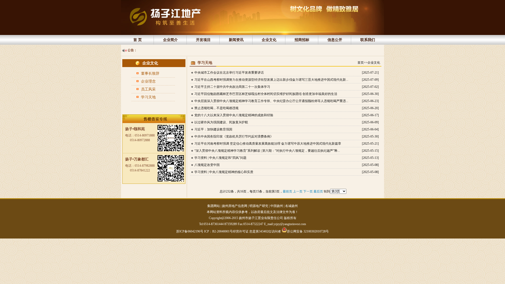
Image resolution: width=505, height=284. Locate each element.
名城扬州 (291, 206)
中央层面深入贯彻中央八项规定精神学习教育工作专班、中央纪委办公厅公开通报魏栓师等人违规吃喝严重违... (271, 101)
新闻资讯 (236, 40)
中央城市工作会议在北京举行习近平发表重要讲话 (229, 72)
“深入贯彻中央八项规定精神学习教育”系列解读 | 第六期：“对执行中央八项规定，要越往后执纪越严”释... (267, 151)
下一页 (308, 191)
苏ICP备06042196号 (190, 231)
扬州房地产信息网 (234, 206)
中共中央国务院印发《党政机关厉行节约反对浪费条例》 (233, 136)
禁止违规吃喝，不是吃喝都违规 (216, 108)
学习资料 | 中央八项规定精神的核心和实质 (223, 172)
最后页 (319, 191)
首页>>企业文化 (368, 62)
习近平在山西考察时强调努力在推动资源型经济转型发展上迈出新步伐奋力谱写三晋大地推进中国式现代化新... (271, 80)
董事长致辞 (150, 73)
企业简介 (170, 40)
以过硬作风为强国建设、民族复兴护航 (221, 122)
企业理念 (148, 81)
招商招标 (302, 40)
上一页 (298, 191)
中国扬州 (276, 206)
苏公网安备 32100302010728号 (308, 231)
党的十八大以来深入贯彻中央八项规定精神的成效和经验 (233, 115)
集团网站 (213, 206)
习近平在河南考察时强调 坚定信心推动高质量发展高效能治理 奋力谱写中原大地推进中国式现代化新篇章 (267, 143)
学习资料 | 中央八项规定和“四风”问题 (220, 158)
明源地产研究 (258, 206)
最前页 (288, 191)
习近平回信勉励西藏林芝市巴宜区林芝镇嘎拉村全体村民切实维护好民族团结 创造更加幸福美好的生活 (265, 94)
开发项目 (203, 40)
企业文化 (269, 40)
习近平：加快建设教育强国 (213, 129)
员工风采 (148, 89)
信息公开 (334, 40)
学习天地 (148, 97)
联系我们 (367, 40)
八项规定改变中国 (207, 165)
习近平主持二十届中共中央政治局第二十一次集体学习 (232, 87)
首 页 (137, 40)
